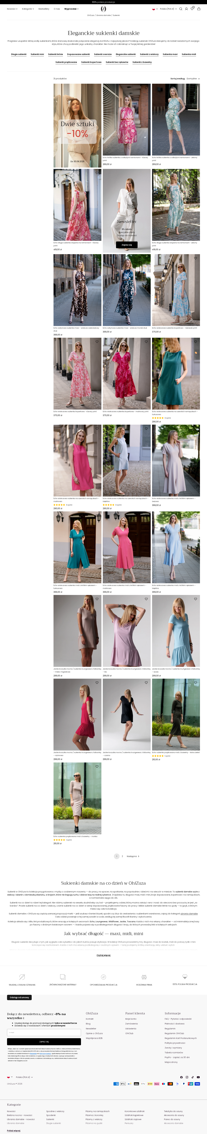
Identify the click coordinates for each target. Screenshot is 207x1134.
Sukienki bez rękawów (117, 62)
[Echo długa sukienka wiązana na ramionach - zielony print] (176, 205)
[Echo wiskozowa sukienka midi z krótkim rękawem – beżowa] (176, 460)
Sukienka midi (189, 54)
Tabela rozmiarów (174, 1052)
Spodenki (51, 1115)
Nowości (11, 1111)
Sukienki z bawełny (142, 62)
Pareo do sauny (172, 1119)
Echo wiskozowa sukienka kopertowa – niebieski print (174, 328)
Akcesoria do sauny (174, 1115)
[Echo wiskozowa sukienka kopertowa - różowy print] (77, 374)
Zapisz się (127, 244)
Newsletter (91, 1028)
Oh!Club (129, 1033)
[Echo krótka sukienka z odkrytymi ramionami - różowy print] (127, 120)
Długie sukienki (18, 54)
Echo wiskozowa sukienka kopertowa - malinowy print (125, 411)
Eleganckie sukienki (126, 54)
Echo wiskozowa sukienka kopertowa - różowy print (75, 411)
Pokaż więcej (13, 1130)
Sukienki (116, 15)
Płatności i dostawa (174, 1023)
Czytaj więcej (103, 955)
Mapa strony (171, 1062)
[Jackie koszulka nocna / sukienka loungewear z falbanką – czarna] (127, 715)
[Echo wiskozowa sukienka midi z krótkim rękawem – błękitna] (176, 547)
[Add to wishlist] (146, 87)
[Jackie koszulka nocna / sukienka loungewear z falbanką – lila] (127, 631)
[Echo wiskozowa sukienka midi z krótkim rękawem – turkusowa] (77, 547)
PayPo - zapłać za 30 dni (177, 1057)
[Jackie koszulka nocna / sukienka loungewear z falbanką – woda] (176, 631)
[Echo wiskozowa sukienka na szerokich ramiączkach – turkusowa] (176, 374)
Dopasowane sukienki (78, 54)
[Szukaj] (181, 9)
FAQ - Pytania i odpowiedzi (178, 1018)
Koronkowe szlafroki (134, 1111)
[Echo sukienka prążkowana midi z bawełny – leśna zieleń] (176, 715)
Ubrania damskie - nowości (21, 1119)
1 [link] (116, 856)
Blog (88, 1023)
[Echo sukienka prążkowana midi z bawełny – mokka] (77, 798)
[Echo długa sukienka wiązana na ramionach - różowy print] (77, 205)
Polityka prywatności (175, 1043)
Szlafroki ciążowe (133, 1119)
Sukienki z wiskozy (149, 54)
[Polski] (155, 8)
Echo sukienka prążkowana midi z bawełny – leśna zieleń (176, 752)
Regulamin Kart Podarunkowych (181, 1038)
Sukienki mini (37, 54)
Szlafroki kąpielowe (134, 1115)
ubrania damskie (189, 913)
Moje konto (130, 1018)
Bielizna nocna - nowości (19, 1115)
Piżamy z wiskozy (94, 1119)
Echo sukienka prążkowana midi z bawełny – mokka (75, 836)
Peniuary (129, 1123)
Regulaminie (33, 1053)
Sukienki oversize (103, 54)
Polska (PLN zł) (167, 8)
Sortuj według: (178, 78)
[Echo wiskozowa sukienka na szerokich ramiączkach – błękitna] (127, 460)
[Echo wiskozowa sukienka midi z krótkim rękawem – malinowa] (127, 547)
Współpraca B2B (94, 1038)
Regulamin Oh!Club (174, 1033)
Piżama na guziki (94, 1123)
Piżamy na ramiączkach (98, 1111)
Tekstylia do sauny (173, 1111)
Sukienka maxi (170, 54)
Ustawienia (130, 1028)
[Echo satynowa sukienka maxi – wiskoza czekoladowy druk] (77, 290)
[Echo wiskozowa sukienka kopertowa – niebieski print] (176, 290)
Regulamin (170, 1028)
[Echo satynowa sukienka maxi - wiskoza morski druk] (127, 290)
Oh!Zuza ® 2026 (14, 1083)
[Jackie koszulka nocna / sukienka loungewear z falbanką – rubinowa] (77, 715)
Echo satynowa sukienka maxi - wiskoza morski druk (125, 328)
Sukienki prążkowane (66, 62)
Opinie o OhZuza (94, 1033)
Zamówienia (131, 1023)
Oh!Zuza (90, 15)
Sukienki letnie (55, 54)
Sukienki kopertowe (91, 62)
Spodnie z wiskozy (55, 1111)
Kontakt (90, 1018)
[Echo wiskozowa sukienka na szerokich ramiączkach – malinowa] (77, 460)
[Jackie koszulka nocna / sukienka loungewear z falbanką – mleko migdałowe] (77, 631)
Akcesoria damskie (173, 1123)
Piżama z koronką (94, 1115)
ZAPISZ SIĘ (44, 1041)
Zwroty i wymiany (173, 1047)
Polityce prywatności (45, 1053)
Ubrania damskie (103, 15)
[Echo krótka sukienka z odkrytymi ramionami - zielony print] (176, 120)
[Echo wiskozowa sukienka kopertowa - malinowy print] (127, 374)
